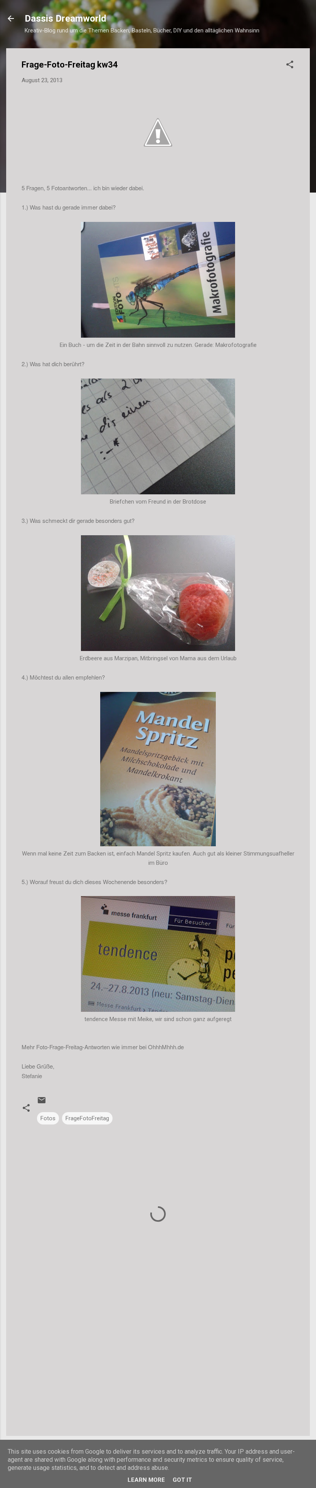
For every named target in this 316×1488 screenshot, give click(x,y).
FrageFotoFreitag (87, 1118)
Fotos (47, 1118)
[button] (289, 66)
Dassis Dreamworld (65, 18)
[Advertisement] (158, 1364)
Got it (182, 1479)
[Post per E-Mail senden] (41, 1102)
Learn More (146, 1479)
